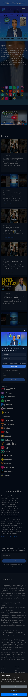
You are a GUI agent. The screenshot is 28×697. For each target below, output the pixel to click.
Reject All (14, 687)
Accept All (14, 694)
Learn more (20, 683)
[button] (25, 330)
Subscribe (14, 366)
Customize (14, 690)
